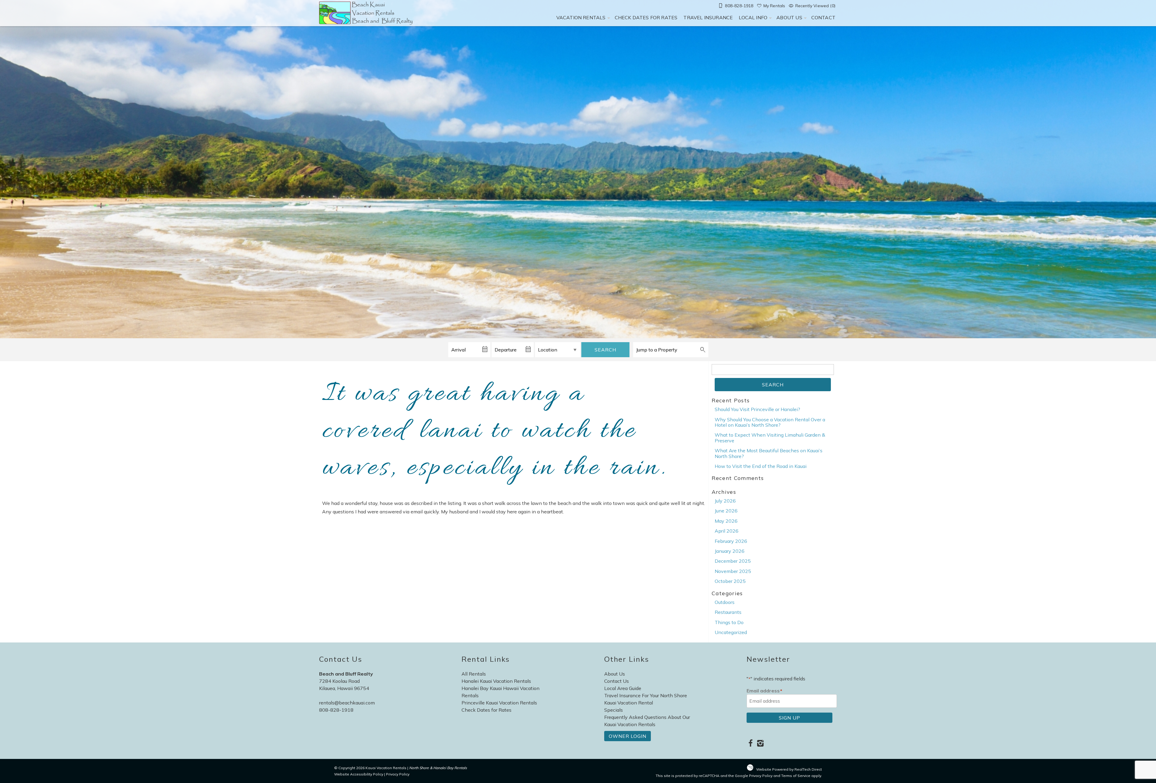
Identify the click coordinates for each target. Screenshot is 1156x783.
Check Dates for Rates (646, 17)
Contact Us (616, 681)
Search (605, 350)
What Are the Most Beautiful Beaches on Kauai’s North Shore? (768, 453)
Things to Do (729, 622)
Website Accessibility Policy (358, 774)
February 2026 (731, 541)
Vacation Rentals (581, 17)
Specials (613, 710)
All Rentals (473, 674)
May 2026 (726, 521)
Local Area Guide (622, 688)
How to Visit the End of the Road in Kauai (760, 466)
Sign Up (789, 718)
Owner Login (627, 736)
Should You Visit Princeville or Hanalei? (757, 409)
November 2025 (733, 571)
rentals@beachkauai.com (347, 703)
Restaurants (728, 612)
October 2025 (730, 581)
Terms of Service (795, 775)
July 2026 (725, 501)
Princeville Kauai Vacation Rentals (499, 703)
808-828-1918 (336, 710)
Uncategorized (731, 632)
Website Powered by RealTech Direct (789, 769)
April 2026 (726, 531)
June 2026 (726, 511)
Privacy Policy (397, 774)
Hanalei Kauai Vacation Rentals (496, 681)
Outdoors (725, 602)
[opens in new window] (750, 744)
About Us (789, 17)
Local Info (753, 17)
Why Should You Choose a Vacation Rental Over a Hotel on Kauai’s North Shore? (770, 422)
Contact (823, 17)
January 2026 (729, 551)
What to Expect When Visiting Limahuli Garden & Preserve (770, 437)
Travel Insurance (708, 17)
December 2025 (733, 561)
